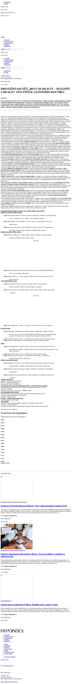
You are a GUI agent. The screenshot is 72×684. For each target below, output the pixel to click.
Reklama (6, 647)
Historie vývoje (5, 463)
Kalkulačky (7, 2)
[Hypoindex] (3, 37)
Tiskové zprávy (8, 653)
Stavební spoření (8, 41)
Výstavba (24, 502)
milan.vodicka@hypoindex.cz (9, 682)
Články (6, 644)
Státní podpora (8, 43)
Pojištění (6, 44)
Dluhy (7, 550)
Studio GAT (9, 666)
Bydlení (3, 502)
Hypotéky (7, 40)
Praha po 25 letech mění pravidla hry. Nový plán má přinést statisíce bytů (34, 506)
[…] (59, 512)
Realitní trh (7, 46)
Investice (13, 502)
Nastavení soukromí (9, 657)
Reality (6, 3)
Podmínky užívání (9, 652)
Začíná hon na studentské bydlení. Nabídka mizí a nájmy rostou (29, 604)
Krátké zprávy (8, 649)
